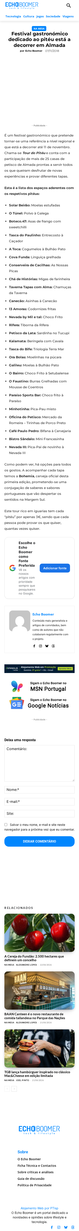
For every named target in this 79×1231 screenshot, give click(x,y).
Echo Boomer (33, 50)
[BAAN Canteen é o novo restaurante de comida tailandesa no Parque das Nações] (39, 990)
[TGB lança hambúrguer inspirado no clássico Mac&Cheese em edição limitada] (39, 1048)
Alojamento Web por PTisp (39, 1208)
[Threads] (53, 645)
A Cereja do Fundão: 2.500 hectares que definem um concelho (34, 958)
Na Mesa (39, 28)
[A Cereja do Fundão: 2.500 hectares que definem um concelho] (39, 933)
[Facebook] (34, 645)
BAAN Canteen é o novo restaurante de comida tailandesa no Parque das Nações (34, 1016)
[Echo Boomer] (22, 5)
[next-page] (14, 1089)
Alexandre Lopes (26, 965)
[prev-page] (7, 1089)
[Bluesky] (46, 645)
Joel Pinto (22, 1080)
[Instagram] (40, 645)
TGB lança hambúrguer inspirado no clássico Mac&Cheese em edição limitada (37, 1074)
